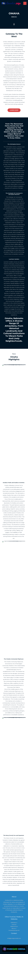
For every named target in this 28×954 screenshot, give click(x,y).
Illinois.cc (14, 928)
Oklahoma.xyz (14, 926)
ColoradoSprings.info (14, 930)
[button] (14, 110)
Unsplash (21, 479)
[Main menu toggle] (25, 3)
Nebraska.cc (14, 922)
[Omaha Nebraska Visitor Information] (11, 3)
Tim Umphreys (13, 479)
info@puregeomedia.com (14, 938)
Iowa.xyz (14, 924)
